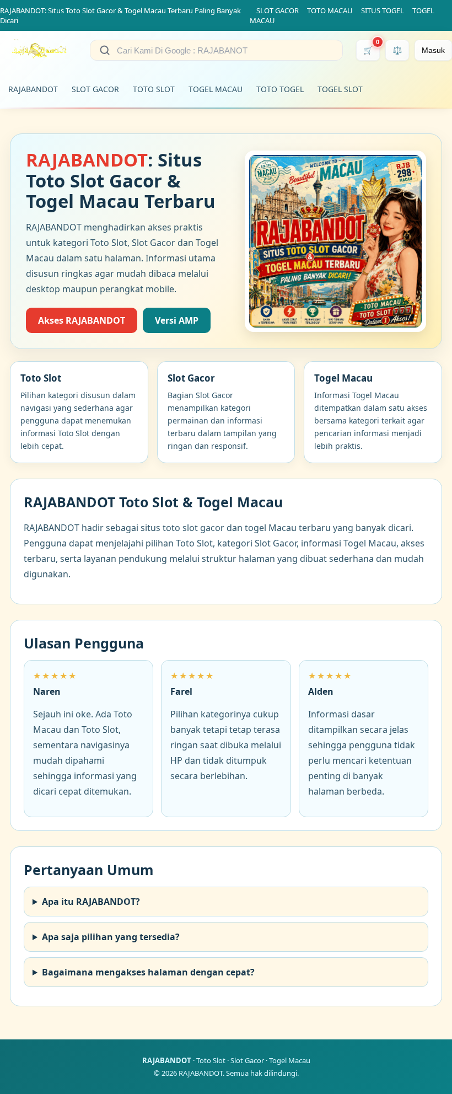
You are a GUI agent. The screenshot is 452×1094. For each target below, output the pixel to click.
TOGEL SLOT (340, 89)
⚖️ (397, 50)
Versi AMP (176, 320)
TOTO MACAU (330, 10)
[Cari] (104, 50)
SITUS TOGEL (382, 10)
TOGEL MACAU (216, 89)
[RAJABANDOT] (38, 50)
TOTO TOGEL (280, 89)
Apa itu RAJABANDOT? (91, 901)
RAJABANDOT (33, 89)
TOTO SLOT (154, 89)
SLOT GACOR (277, 10)
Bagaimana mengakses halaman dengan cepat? (148, 972)
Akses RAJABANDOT (81, 320)
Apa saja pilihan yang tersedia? (111, 937)
